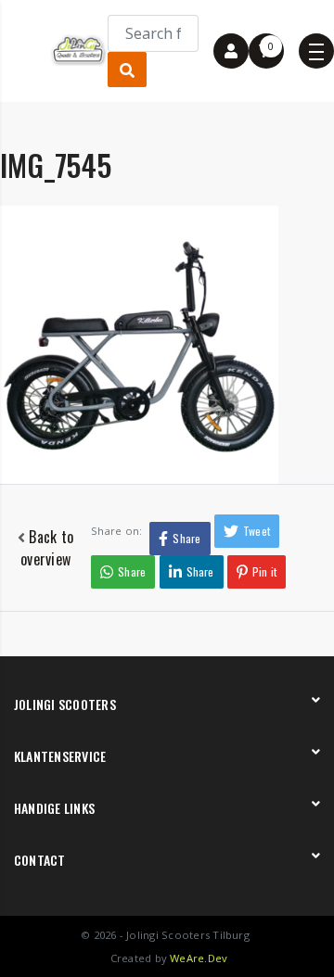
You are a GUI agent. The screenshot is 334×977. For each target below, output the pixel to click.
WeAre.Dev (198, 958)
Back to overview (46, 548)
